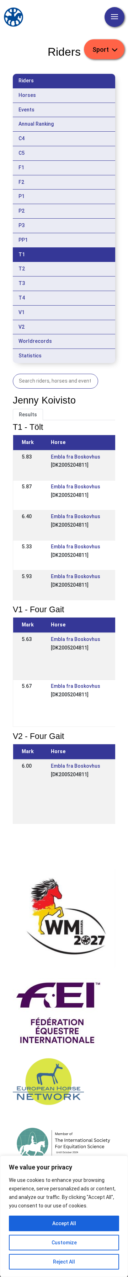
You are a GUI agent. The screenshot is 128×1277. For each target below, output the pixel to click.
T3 (21, 283)
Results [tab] (28, 414)
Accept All (64, 1223)
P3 (21, 225)
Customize (64, 1242)
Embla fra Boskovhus (75, 457)
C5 (21, 153)
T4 (21, 298)
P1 (21, 196)
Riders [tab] (26, 80)
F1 (21, 167)
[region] (64, 1216)
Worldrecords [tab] (35, 341)
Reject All (64, 1262)
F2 (21, 182)
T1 (21, 254)
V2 (21, 327)
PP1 (23, 240)
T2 (21, 269)
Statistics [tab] (30, 355)
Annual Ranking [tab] (36, 124)
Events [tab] (26, 110)
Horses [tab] (27, 95)
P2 (21, 211)
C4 (21, 138)
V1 (21, 312)
